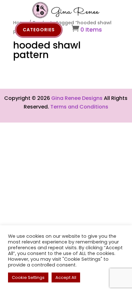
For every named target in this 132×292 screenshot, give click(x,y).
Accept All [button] (65, 277)
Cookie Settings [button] (28, 277)
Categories (39, 29)
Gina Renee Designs (77, 98)
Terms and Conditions (79, 106)
